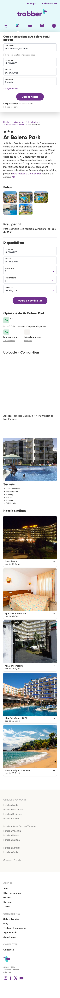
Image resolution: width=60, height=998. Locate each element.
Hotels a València (12, 830)
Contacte (8, 949)
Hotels (7, 897)
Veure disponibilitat (30, 300)
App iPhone (9, 937)
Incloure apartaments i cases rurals (21, 55)
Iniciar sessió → (49, 3)
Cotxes (7, 902)
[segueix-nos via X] (15, 979)
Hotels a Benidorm (12, 814)
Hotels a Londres (12, 847)
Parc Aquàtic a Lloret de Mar (26, 173)
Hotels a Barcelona (13, 809)
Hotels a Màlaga (11, 839)
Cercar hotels (30, 96)
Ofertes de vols (12, 893)
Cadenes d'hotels (12, 860)
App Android (10, 932)
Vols (5, 888)
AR (13, 177)
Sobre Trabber (11, 919)
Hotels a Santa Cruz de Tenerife (19, 826)
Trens (6, 906)
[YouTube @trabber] (21, 979)
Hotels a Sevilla (11, 818)
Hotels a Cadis (10, 852)
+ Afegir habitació (10, 88)
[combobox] (30, 47)
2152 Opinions (9, 341)
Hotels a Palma (11, 835)
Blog (5, 923)
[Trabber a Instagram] (5, 979)
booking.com (12, 107)
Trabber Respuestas (14, 928)
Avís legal (7, 972)
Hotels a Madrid (11, 805)
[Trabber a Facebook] (10, 979)
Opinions (28, 341)
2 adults (9, 82)
